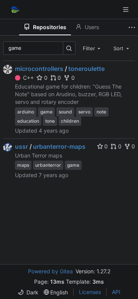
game (46, 112)
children (70, 121)
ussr (21, 146)
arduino (25, 112)
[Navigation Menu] (126, 9)
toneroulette (86, 68)
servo (84, 112)
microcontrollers (39, 68)
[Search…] (69, 48)
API (116, 292)
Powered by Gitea (50, 271)
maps (23, 165)
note (101, 112)
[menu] (28, 292)
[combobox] (92, 48)
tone (50, 121)
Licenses (90, 292)
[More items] (132, 27)
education (28, 121)
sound (65, 112)
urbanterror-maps (59, 146)
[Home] (14, 9)
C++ (28, 77)
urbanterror (48, 165)
